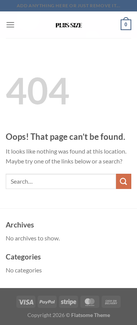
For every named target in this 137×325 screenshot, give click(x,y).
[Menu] (10, 24)
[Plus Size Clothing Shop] (68, 24)
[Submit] (123, 181)
